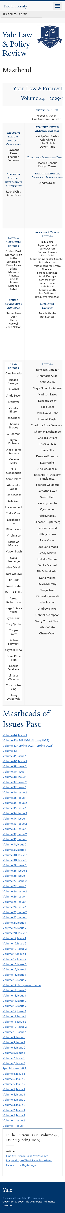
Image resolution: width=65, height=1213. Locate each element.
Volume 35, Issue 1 (15, 808)
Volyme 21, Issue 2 (15, 928)
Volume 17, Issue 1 (14, 954)
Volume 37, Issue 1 (14, 787)
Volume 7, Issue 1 (14, 1058)
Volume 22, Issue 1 (15, 917)
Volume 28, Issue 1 (15, 875)
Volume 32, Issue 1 (15, 839)
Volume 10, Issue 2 (15, 1026)
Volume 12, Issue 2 (15, 1006)
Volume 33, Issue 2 (15, 823)
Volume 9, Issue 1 (14, 1037)
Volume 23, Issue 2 (15, 912)
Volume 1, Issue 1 (14, 1125)
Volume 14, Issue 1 (14, 990)
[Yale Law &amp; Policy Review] (49, 45)
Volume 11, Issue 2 (14, 1021)
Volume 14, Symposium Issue (22, 985)
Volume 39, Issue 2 (15, 766)
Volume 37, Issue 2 (15, 782)
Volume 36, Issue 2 (15, 792)
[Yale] (8, 1190)
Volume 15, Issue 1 (14, 974)
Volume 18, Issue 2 (15, 948)
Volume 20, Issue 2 (15, 933)
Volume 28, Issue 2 (15, 870)
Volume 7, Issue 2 (14, 1063)
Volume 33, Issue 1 (15, 829)
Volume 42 (10, 750)
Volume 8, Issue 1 (14, 1053)
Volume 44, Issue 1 (15, 735)
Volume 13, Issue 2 (15, 1000)
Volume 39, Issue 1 (14, 771)
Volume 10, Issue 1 (14, 1032)
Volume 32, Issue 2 (15, 834)
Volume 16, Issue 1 (14, 969)
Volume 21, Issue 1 (14, 922)
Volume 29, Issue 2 (15, 865)
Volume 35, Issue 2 (15, 802)
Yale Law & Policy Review (17, 44)
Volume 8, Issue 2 (14, 1047)
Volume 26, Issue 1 (15, 896)
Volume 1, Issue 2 (14, 1120)
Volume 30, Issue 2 (15, 855)
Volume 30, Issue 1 (15, 860)
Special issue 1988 (15, 1068)
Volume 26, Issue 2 (15, 891)
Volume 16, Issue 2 (15, 964)
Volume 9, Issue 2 (14, 1042)
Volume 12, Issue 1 (14, 1011)
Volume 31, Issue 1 (14, 849)
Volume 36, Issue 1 (15, 797)
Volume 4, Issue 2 (14, 1099)
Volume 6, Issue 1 (14, 1073)
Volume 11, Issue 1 (14, 1016)
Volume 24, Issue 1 (15, 907)
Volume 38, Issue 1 (15, 777)
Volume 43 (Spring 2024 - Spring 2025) (28, 745)
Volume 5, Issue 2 (14, 1084)
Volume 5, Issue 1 (14, 1089)
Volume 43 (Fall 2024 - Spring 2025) (26, 740)
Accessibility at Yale (15, 1198)
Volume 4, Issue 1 (14, 1094)
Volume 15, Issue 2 (15, 980)
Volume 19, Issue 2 (14, 943)
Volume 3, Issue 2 (14, 1105)
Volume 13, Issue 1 (14, 995)
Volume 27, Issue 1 (14, 886)
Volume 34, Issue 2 (15, 813)
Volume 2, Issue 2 (14, 1115)
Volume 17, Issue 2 (14, 959)
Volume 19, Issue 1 (14, 938)
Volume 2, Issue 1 (14, 1110)
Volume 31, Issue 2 (15, 844)
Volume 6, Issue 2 (14, 1079)
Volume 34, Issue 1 (15, 818)
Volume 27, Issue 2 (15, 881)
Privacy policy (36, 1198)
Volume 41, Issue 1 (14, 756)
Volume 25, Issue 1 (15, 901)
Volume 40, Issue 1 (15, 761)
